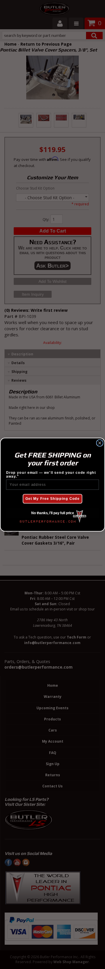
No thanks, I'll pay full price (52, 513)
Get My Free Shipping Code (52, 498)
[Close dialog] (100, 443)
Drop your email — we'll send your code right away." (51, 474)
